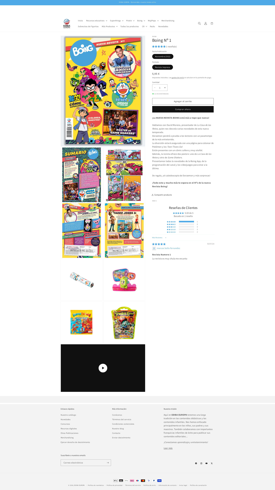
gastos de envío (178, 77)
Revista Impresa (162, 67)
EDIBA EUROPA (79, 485)
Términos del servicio (121, 419)
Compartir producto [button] (163, 194)
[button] (96, 21)
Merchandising (67, 437)
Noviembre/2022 (162, 56)
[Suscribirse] (108, 462)
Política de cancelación (198, 485)
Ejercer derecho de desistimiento (75, 442)
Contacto (116, 433)
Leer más (168, 448)
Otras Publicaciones (69, 433)
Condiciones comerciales (123, 424)
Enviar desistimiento (121, 437)
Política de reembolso (96, 485)
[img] (159, 244)
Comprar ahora (183, 109)
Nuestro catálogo (68, 415)
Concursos (65, 424)
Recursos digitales (69, 428)
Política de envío (150, 485)
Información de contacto (168, 485)
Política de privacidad (114, 485)
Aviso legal (183, 485)
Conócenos (117, 415)
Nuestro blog (118, 428)
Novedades (66, 419)
